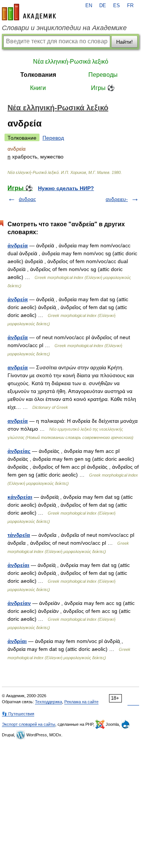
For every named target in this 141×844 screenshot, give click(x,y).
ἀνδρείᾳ (18, 299)
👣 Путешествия (18, 713)
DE (102, 5)
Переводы (103, 75)
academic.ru (29, 12)
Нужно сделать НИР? (66, 188)
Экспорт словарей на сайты (28, 724)
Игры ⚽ (103, 88)
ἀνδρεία (18, 245)
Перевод (53, 138)
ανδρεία (18, 367)
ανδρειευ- (117, 199)
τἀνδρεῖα (19, 535)
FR (130, 5)
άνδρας (27, 199)
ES (116, 5)
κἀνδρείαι (20, 497)
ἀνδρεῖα (18, 337)
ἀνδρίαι (17, 641)
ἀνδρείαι (18, 565)
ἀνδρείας (19, 451)
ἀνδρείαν (19, 603)
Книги (38, 88)
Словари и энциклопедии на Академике (64, 28)
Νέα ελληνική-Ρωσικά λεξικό (70, 61)
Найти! (124, 42)
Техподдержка (48, 701)
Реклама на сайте (81, 701)
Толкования (38, 75)
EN (88, 5)
